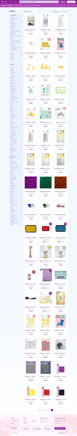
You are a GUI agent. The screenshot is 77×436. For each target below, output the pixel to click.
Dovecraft (12, 114)
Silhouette (12, 191)
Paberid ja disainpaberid (15, 36)
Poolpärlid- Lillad (46, 30)
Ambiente (12, 71)
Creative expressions (14, 102)
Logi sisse (63, 1)
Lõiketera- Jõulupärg (31, 53)
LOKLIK (11, 146)
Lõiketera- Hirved (31, 76)
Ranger (11, 172)
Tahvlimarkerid (13, 45)
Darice (11, 105)
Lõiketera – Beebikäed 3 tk (46, 330)
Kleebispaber (13, 25)
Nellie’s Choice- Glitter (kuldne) (46, 261)
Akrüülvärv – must (60, 399)
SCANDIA (12, 183)
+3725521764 (26, 429)
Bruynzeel (12, 80)
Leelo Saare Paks (13, 143)
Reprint (11, 175)
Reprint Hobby (13, 179)
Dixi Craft (12, 111)
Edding (11, 121)
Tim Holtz (12, 205)
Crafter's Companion (14, 97)
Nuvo (11, 160)
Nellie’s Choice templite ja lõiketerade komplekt (46, 122)
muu (11, 153)
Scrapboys (12, 188)
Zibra (11, 224)
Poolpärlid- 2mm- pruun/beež (46, 168)
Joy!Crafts (12, 136)
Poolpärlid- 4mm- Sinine (60, 168)
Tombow (12, 208)
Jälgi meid (49, 429)
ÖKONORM (12, 161)
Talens (11, 202)
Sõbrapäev (12, 59)
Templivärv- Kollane (31, 238)
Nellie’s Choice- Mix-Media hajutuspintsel (31, 307)
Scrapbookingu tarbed (14, 42)
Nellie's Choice (13, 157)
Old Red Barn (13, 163)
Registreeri (3, 5)
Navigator (12, 155)
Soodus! (12, 43)
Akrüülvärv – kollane (31, 399)
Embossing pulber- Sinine (31, 214)
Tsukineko (12, 211)
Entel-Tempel (12, 122)
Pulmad (11, 57)
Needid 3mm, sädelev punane (31, 30)
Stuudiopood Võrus (15, 420)
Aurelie (11, 74)
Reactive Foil (12, 174)
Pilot (11, 164)
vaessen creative (13, 215)
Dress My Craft (13, 116)
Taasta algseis (65, 11)
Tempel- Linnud (60, 122)
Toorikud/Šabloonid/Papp (15, 47)
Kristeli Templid (13, 139)
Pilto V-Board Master (14, 168)
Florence (12, 125)
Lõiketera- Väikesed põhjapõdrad (46, 53)
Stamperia (12, 197)
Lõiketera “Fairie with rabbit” (60, 330)
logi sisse (10, 5)
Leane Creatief (13, 141)
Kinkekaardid (12, 23)
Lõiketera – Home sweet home (46, 376)
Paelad (11, 37)
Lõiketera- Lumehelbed (46, 99)
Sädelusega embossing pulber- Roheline (46, 191)
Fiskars (11, 124)
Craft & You (12, 91)
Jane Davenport (13, 135)
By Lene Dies (12, 82)
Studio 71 (12, 199)
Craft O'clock (12, 92)
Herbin (11, 132)
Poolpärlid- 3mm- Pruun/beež (31, 168)
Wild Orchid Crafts (13, 222)
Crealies (12, 100)
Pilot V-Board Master (14, 166)
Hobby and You (13, 133)
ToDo (11, 207)
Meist (13, 421)
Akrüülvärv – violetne (60, 376)
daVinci (11, 107)
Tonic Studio (12, 210)
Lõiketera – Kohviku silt (60, 307)
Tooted (15, 1)
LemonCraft (12, 144)
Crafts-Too (12, 99)
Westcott (12, 221)
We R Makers (12, 218)
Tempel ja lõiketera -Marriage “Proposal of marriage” (46, 307)
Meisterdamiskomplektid (15, 31)
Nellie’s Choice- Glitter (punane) (31, 284)
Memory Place (13, 150)
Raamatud (12, 39)
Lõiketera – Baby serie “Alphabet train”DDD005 (46, 353)
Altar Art (12, 69)
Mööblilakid (12, 32)
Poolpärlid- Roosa (60, 30)
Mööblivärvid (12, 34)
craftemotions (13, 96)
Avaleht (11, 1)
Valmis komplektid (13, 48)
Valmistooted (12, 50)
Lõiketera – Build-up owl (31, 376)
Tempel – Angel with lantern (60, 353)
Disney (11, 110)
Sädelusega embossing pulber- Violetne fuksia (31, 191)
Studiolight (12, 200)
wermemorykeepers (14, 219)
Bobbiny (12, 77)
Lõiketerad (25, 421)
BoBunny (12, 78)
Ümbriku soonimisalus (60, 284)
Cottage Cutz (12, 88)
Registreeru (71, 1)
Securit (11, 189)
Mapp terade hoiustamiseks (46, 284)
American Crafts (13, 72)
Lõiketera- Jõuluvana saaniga (60, 76)
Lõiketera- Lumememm (60, 53)
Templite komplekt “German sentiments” (31, 353)
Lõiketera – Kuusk (31, 122)
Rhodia (11, 180)
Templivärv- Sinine (60, 238)
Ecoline (11, 119)
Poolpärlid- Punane (30, 145)
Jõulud (11, 55)
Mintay (11, 152)
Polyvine (12, 171)
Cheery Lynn (12, 83)
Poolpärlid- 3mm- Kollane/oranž (60, 145)
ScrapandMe (12, 185)
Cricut (11, 103)
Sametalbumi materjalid (15, 40)
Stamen (11, 196)
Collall (11, 85)
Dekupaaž (12, 17)
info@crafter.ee (38, 429)
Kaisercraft (12, 138)
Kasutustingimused (61, 432)
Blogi (13, 423)
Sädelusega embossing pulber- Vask (60, 191)
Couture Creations (13, 89)
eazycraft (12, 118)
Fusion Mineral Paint (14, 127)
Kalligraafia (12, 22)
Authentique (12, 75)
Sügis (11, 60)
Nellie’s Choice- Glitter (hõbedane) (60, 261)
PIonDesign (12, 169)
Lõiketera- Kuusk (46, 76)
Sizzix (11, 193)
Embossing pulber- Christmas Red (60, 214)
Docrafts (12, 113)
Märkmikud (12, 29)
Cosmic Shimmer (13, 86)
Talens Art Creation (14, 204)
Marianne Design (13, 149)
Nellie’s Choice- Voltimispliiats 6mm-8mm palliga (31, 261)
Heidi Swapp (12, 130)
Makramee (12, 28)
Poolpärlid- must (46, 145)
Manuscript (12, 147)
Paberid (24, 423)
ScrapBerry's (12, 186)
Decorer (11, 108)
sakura (11, 182)
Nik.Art (11, 158)
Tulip (11, 213)
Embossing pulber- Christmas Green (46, 214)
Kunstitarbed (12, 26)
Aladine (11, 66)
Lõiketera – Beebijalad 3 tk (31, 330)
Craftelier (12, 94)
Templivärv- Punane (45, 238)
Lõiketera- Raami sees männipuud (60, 99)
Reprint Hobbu (13, 177)
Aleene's (12, 67)
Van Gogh (12, 216)
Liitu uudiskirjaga (60, 428)
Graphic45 (12, 128)
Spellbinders (12, 194)
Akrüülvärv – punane (46, 399)
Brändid (33, 420)
